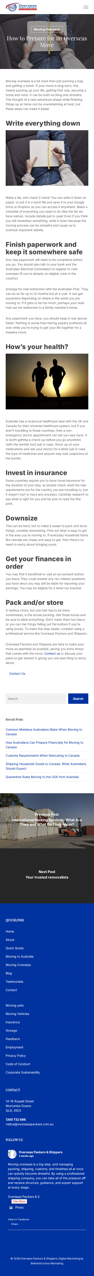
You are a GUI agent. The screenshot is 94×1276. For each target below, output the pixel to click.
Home (10, 931)
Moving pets (15, 1005)
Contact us (52, 653)
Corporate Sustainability (23, 1072)
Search (78, 698)
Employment (14, 1047)
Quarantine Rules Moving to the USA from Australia (42, 777)
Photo (19, 1207)
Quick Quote (15, 948)
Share (14, 1224)
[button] (86, 7)
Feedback (13, 1039)
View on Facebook (18, 1219)
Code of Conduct (18, 1064)
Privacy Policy (16, 1055)
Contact (11, 990)
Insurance (13, 1022)
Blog (9, 973)
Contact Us (17, 673)
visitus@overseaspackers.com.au (30, 1124)
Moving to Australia (19, 956)
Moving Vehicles (17, 1014)
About (10, 940)
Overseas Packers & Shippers (41, 1152)
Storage (11, 1030)
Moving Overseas (47, 29)
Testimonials (14, 981)
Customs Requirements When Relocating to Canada (43, 755)
